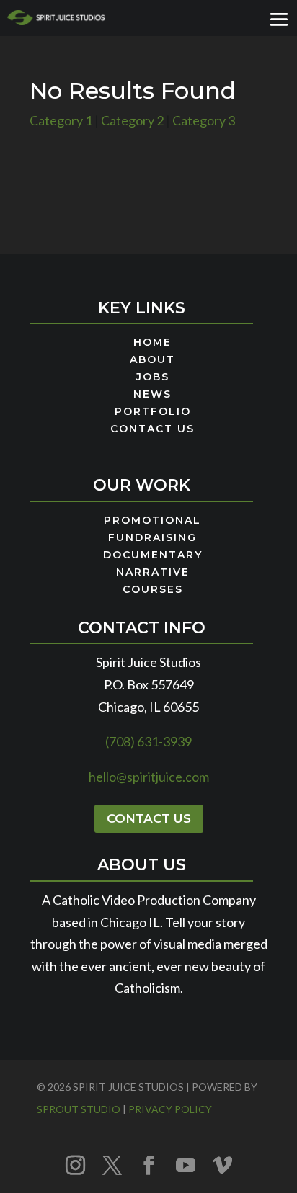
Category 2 (132, 120)
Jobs (152, 377)
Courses (153, 590)
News (152, 395)
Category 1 (61, 120)
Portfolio (153, 412)
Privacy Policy (170, 1109)
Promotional (152, 521)
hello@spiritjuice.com (149, 777)
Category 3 (203, 120)
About (152, 360)
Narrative (153, 572)
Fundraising (152, 538)
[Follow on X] (111, 1164)
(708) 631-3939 (148, 741)
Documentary (153, 555)
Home (152, 343)
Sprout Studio (78, 1109)
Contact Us (152, 429)
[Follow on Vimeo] (222, 1164)
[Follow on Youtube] (185, 1164)
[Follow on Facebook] (148, 1164)
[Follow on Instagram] (75, 1164)
